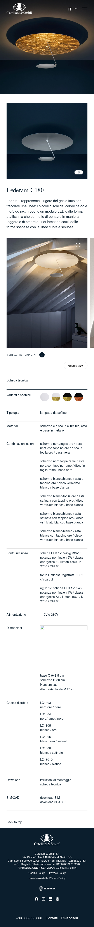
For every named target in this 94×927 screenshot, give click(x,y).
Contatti (52, 918)
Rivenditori (69, 918)
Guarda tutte (75, 365)
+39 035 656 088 (29, 918)
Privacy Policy (56, 873)
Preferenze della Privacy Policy (47, 878)
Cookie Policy (36, 873)
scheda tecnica (50, 784)
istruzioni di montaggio (55, 780)
